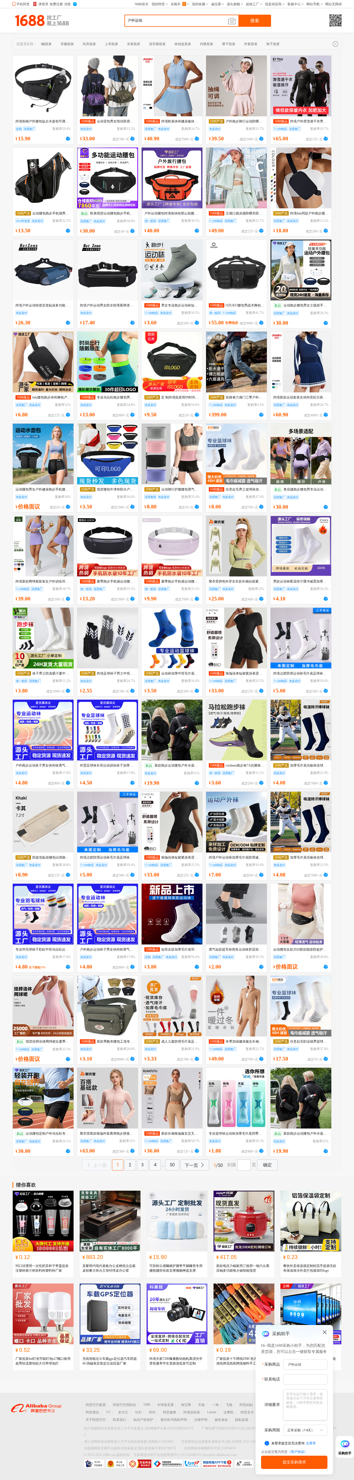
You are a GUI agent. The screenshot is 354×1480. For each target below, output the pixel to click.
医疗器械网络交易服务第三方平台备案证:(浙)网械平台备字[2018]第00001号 (139, 1428)
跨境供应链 (191, 1412)
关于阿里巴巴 (96, 1420)
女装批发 (133, 44)
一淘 (215, 1405)
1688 (146, 1404)
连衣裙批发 (157, 44)
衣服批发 (67, 44)
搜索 (254, 20)
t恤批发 (46, 44)
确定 (267, 1164)
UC (108, 1412)
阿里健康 (169, 1412)
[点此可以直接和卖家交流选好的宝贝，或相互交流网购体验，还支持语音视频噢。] (68, 138)
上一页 (99, 1165)
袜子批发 (273, 44)
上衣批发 (111, 44)
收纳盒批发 (183, 44)
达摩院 (228, 1412)
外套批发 (250, 44)
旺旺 (152, 1412)
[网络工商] (116, 1464)
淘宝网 (186, 1405)
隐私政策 (241, 1420)
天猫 (201, 1405)
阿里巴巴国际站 (124, 1405)
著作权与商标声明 (173, 1420)
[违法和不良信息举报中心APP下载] (217, 1464)
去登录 (311, 1443)
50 (172, 1164)
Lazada (211, 1412)
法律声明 (200, 1420)
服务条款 (221, 1420)
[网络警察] (94, 1464)
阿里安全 (247, 1412)
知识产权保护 (143, 1420)
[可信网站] (139, 1464)
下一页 (191, 1165)
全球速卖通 (165, 1405)
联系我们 (119, 1420)
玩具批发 (89, 44)
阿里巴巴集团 (96, 1405)
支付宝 (123, 1412)
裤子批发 (228, 44)
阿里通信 (92, 1412)
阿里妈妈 (246, 1405)
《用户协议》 (298, 1452)
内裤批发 (206, 44)
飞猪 (229, 1405)
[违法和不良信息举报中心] (176, 1464)
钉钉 (138, 1412)
